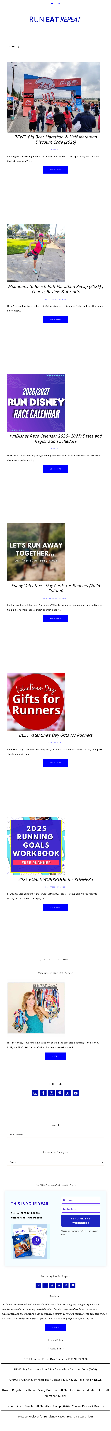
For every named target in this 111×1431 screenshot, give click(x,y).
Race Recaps (50, 299)
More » (55, 1056)
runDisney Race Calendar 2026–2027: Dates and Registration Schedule (55, 438)
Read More (55, 170)
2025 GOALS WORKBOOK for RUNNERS (55, 879)
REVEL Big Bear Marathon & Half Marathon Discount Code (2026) (55, 139)
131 (58, 960)
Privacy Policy (55, 1340)
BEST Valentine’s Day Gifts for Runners (55, 735)
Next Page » (67, 960)
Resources (50, 887)
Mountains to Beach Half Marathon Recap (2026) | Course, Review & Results (55, 288)
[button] (30, 1242)
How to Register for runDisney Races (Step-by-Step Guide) (55, 1416)
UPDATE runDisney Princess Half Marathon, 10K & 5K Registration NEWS (55, 1379)
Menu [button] (58, 4)
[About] (36, 1009)
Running (55, 150)
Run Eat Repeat (55, 19)
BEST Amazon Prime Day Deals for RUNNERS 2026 (55, 1359)
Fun (45, 598)
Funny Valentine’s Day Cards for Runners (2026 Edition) (55, 588)
